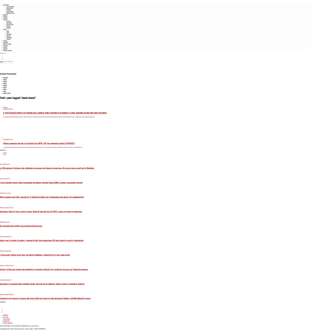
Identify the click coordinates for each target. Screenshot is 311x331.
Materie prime (10, 13)
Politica (5, 18)
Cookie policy (6, 321)
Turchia (8, 39)
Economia (6, 5)
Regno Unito (9, 24)
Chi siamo (5, 317)
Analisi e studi (7, 44)
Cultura (5, 47)
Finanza (8, 10)
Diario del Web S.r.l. (33, 326)
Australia (8, 34)
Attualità (5, 42)
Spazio (5, 41)
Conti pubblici (10, 6)
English (5, 49)
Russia (8, 26)
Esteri (5, 29)
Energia (5, 14)
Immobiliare (9, 11)
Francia (8, 21)
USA (7, 31)
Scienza (5, 45)
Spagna (8, 27)
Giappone (9, 37)
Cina (7, 32)
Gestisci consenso (7, 323)
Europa (5, 19)
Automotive (9, 8)
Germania (9, 23)
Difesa (5, 16)
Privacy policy (6, 319)
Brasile (8, 36)
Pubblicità (5, 315)
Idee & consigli (7, 50)
